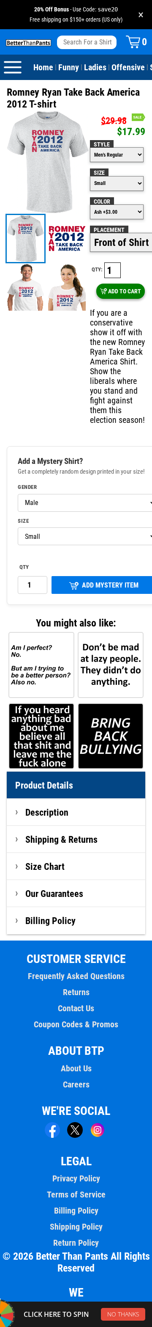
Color (102, 201)
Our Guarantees (54, 893)
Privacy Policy (76, 1178)
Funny (68, 67)
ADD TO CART (124, 291)
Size (99, 172)
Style (102, 144)
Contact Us (76, 1008)
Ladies (95, 67)
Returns (76, 992)
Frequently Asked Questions (76, 976)
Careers (76, 1084)
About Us (76, 1068)
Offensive (128, 67)
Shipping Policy (76, 1227)
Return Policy (76, 1243)
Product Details (44, 785)
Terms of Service (76, 1194)
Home (43, 67)
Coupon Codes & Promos (76, 1024)
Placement (109, 229)
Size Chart (45, 866)
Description (46, 812)
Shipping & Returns (61, 839)
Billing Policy (50, 920)
